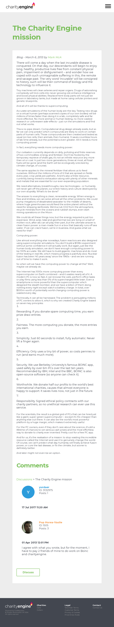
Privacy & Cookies (72, 612)
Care (39, 608)
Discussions (24, 479)
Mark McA (54, 57)
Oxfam (40, 610)
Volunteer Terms (72, 608)
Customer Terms (72, 610)
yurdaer (44, 487)
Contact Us (97, 608)
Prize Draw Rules (72, 615)
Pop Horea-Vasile (50, 522)
